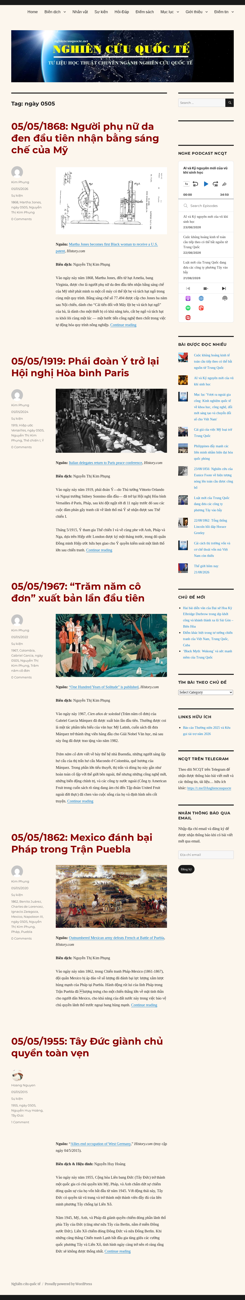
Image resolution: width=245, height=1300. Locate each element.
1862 (14, 901)
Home (33, 12)
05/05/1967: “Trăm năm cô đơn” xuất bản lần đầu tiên (78, 592)
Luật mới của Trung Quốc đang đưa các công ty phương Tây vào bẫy (205, 267)
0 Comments (21, 219)
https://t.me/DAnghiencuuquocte (209, 788)
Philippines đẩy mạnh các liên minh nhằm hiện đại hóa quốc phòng (213, 452)
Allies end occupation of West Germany (101, 1144)
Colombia (27, 650)
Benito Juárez (30, 901)
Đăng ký (186, 869)
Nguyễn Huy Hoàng (27, 1110)
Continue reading (123, 325)
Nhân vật (80, 12)
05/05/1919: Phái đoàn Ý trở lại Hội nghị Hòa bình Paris (85, 367)
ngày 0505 (19, 207)
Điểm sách (145, 12)
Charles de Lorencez (27, 906)
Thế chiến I (31, 440)
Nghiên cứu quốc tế (25, 1284)
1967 (14, 650)
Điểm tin (221, 12)
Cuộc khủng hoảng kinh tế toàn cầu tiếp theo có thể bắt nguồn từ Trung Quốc (205, 242)
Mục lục (167, 12)
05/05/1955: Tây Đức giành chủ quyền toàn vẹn (87, 1047)
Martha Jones (30, 202)
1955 (14, 1105)
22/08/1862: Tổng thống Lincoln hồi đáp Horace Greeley (210, 527)
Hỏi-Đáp (122, 12)
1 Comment (20, 1122)
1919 (14, 425)
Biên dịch (53, 12)
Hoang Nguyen (23, 1085)
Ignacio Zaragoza (24, 911)
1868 (14, 202)
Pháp (15, 932)
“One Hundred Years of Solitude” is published (104, 687)
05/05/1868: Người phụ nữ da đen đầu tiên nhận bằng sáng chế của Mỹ (85, 138)
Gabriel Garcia (22, 655)
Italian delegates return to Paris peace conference (105, 463)
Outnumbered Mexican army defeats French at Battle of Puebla (116, 938)
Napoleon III (33, 916)
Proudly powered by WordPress (68, 1284)
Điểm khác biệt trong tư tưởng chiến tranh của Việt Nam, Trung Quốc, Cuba (208, 639)
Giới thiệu (194, 12)
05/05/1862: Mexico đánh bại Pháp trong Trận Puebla (81, 843)
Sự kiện (101, 12)
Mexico (16, 916)
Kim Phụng (20, 182)
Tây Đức (17, 1115)
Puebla (26, 932)
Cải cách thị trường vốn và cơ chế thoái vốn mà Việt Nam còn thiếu (212, 549)
